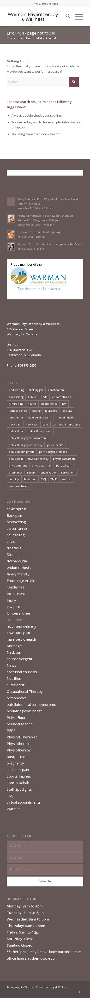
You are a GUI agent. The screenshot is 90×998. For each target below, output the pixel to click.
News (11, 665)
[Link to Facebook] (79, 992)
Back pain (14, 515)
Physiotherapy (19, 750)
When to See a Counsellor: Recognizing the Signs (50, 244)
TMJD (53, 479)
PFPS (11, 730)
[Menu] (76, 16)
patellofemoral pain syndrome (31, 704)
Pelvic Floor (16, 717)
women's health (19, 486)
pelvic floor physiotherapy (25, 445)
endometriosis (61, 397)
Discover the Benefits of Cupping (39, 232)
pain (45, 424)
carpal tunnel (17, 528)
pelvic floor (16, 431)
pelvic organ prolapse (53, 451)
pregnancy (16, 472)
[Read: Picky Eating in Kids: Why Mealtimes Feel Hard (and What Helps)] (11, 202)
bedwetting (16, 521)
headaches (15, 587)
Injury (11, 600)
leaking (36, 410)
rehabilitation (48, 472)
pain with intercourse (66, 424)
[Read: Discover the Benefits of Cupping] (11, 234)
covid (11, 541)
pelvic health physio (22, 451)
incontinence (49, 403)
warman (67, 479)
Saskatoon (30, 479)
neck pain (15, 424)
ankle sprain (16, 508)
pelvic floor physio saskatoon (27, 438)
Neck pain (15, 652)
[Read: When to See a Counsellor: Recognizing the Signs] (11, 246)
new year (32, 424)
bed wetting (16, 390)
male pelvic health (39, 417)
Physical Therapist (22, 737)
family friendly (18, 574)
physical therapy (37, 458)
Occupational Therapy (25, 691)
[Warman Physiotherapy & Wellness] (37, 16)
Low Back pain (18, 632)
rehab (31, 472)
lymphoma (16, 417)
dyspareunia (17, 561)
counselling (16, 397)
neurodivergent (19, 658)
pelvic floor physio (39, 431)
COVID (32, 397)
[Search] (65, 16)
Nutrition (14, 678)
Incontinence (17, 593)
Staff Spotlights (19, 789)
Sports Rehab (18, 782)
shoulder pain (18, 769)
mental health (65, 417)
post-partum (64, 465)
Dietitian (13, 554)
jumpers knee (18, 410)
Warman (13, 808)
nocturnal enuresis (22, 671)
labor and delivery (21, 626)
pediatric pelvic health (24, 710)
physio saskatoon (64, 458)
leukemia (51, 410)
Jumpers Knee (18, 613)
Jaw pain (13, 606)
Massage (14, 645)
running (14, 479)
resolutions (68, 472)
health (32, 403)
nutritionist (15, 684)
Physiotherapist (20, 743)
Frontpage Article (21, 580)
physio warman (42, 465)
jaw (64, 403)
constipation (56, 390)
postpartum (16, 756)
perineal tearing (20, 724)
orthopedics (17, 697)
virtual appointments (24, 802)
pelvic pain (16, 458)
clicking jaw (36, 390)
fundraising (16, 403)
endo (44, 397)
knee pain (14, 619)
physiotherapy (18, 465)
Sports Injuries (19, 776)
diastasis (14, 547)
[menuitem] (65, 16)
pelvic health (55, 445)
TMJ (43, 479)
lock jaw (67, 410)
